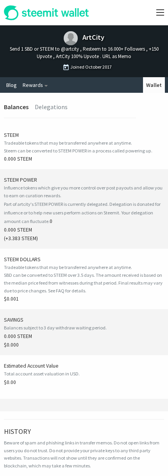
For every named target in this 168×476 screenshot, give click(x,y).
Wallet (154, 84)
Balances (16, 107)
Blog (11, 84)
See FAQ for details (66, 291)
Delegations (51, 107)
